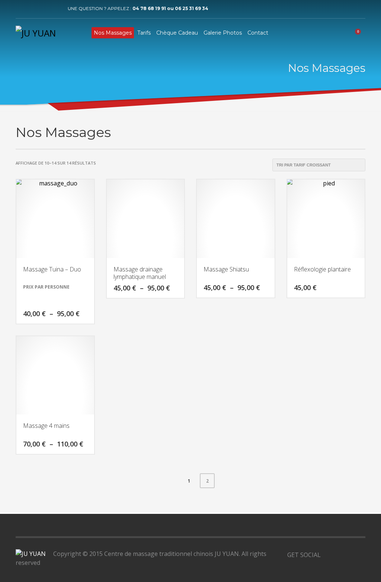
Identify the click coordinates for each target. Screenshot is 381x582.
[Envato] (359, 554)
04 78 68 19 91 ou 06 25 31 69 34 (170, 8)
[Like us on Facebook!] (326, 554)
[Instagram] (54, 8)
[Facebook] (21, 8)
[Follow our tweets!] (337, 554)
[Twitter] (32, 8)
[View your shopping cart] (360, 32)
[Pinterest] (43, 8)
